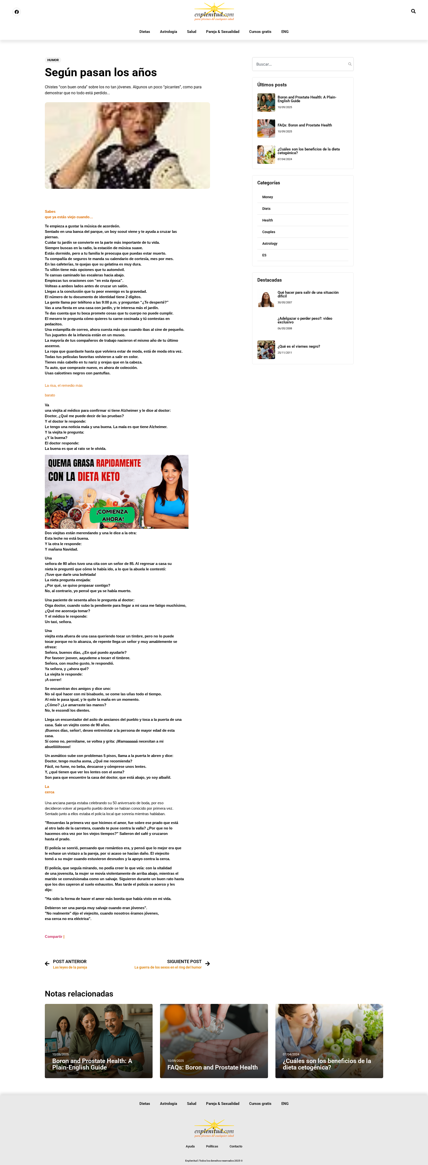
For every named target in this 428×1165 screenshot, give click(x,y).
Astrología (168, 31)
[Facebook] (16, 12)
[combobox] (303, 64)
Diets (266, 209)
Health (267, 220)
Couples (268, 232)
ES (264, 255)
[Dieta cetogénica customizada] (116, 528)
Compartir (53, 937)
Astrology (269, 243)
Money (267, 197)
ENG (285, 31)
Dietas (144, 31)
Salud (191, 31)
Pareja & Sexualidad (222, 31)
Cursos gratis (260, 31)
